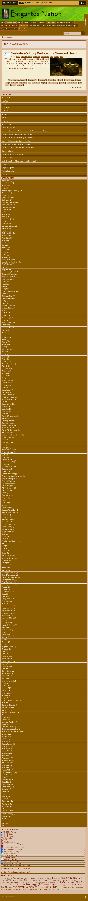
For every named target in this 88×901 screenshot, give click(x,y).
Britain (4, 332)
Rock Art (5, 669)
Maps (4, 445)
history (8, 885)
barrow (48, 878)
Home (4, 37)
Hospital (5, 548)
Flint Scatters (6, 392)
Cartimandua (33, 880)
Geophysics (6, 469)
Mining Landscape (8, 580)
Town (4, 286)
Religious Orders (7, 727)
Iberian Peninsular (8, 171)
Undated (5, 252)
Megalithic (5, 666)
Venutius (10, 889)
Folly (3, 543)
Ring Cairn (5, 603)
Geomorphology (7, 452)
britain (6, 880)
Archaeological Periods (65, 22)
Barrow (4, 587)
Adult (4, 402)
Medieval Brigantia (8, 226)
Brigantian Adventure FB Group (14, 848)
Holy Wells (22, 83)
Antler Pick (6, 371)
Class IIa (5, 503)
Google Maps (8, 836)
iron (22, 885)
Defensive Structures (9, 291)
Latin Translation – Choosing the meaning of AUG (19, 161)
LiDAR (4, 471)
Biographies (6, 698)
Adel (9, 80)
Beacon (4, 536)
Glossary (5, 464)
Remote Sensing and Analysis (12, 476)
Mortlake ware (7, 427)
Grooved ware (7, 423)
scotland (64, 887)
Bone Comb (6, 380)
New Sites (22, 29)
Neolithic (5, 231)
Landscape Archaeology (10, 573)
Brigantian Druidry (8, 274)
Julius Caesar (6, 656)
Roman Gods (6, 753)
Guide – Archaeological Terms (12, 154)
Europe (4, 330)
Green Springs (69, 80)
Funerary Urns (7, 421)
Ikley (29, 83)
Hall (3, 546)
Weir (3, 823)
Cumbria (5, 882)
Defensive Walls (7, 298)
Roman (43, 104)
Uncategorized (7, 814)
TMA (5, 840)
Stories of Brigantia (8, 705)
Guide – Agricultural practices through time (43, 141)
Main (2, 22)
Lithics (4, 493)
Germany (5, 337)
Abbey (4, 715)
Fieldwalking (6, 490)
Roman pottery (7, 760)
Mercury (5, 755)
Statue (4, 440)
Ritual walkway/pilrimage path (12, 731)
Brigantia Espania (8, 168)
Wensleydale (34, 889)
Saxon (43, 117)
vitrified (17, 889)
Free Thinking (7, 264)
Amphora (5, 361)
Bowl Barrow (6, 592)
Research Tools (7, 481)
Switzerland (6, 349)
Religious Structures (8, 713)
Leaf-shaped (6, 375)
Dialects (4, 315)
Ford (3, 821)
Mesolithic (5, 228)
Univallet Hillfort (7, 524)
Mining (4, 563)
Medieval (43, 121)
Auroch (4, 366)
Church (4, 717)
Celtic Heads (51, 22)
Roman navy (6, 758)
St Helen (62, 83)
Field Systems (6, 183)
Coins (4, 798)
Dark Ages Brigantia (9, 202)
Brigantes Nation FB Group (12, 863)
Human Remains (7, 399)
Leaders (4, 640)
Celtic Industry (7, 780)
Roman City (6, 751)
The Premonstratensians (10, 729)
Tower (4, 553)
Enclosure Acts (7, 328)
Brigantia (23, 80)
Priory (4, 724)
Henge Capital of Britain (8, 29)
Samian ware (6, 432)
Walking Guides (7, 707)
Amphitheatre (6, 531)
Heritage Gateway (9, 854)
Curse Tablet (6, 390)
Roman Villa (6, 770)
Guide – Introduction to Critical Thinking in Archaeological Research (43, 131)
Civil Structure (7, 279)
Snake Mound (6, 635)
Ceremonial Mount (8, 618)
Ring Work (5, 310)
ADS (5, 846)
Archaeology (6, 257)
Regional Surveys (8, 479)
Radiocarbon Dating (9, 474)
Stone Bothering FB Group (12, 850)
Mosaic (4, 414)
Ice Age (4, 214)
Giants (4, 685)
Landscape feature (8, 585)
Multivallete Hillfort (8, 512)
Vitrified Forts (25, 889)
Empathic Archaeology (9, 262)
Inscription (5, 806)
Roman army (6, 746)
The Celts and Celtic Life (9, 26)
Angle (4, 188)
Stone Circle (6, 673)
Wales (4, 351)
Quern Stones (6, 437)
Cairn (4, 594)
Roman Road (6, 765)
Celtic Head (36, 56)
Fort (3, 301)
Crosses (4, 720)
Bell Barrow (6, 589)
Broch (4, 539)
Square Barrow (7, 608)
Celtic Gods (6, 775)
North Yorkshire (30, 886)
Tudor (4, 250)
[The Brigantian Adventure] (85, 896)
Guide (4, 457)
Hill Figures (24, 26)
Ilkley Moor (36, 83)
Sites (19, 22)
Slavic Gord (6, 522)
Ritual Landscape (8, 582)
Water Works (6, 816)
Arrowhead (6, 373)
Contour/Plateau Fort (9, 510)
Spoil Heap (6, 565)
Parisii (4, 791)
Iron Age (56, 56)
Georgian (5, 209)
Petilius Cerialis (7, 658)
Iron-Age (5, 570)
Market (4, 664)
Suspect (4, 247)
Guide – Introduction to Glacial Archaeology (17, 144)
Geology (5, 448)
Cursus (4, 620)
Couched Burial (7, 404)
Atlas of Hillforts (9, 857)
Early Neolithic (7, 233)
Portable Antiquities (10, 859)
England (25, 882)
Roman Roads (6, 767)
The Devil (5, 688)
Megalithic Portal (9, 842)
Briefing (4, 739)
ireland (15, 885)
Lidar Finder (7, 838)
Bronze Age (43, 97)
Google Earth (8, 834)
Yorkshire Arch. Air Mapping (13, 844)
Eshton (60, 80)
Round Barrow (7, 606)
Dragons (5, 683)
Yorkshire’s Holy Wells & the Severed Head (44, 53)
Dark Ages (43, 107)
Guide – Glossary (8, 158)
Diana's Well (43, 80)
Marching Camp (7, 305)
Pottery (4, 418)
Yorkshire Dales (60, 889)
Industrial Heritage (8, 558)
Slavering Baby (53, 83)
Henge (4, 498)
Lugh (4, 777)
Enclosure (5, 325)
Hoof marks (6, 368)
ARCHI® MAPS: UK (11, 855)
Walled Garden (7, 555)
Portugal (5, 342)
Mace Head (6, 409)
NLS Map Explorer (10, 832)
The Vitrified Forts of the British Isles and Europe (59, 26)
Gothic (4, 212)
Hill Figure (5, 623)
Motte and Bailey (8, 308)
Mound (4, 627)
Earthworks (6, 318)
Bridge (4, 818)
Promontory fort (7, 519)
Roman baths (6, 748)
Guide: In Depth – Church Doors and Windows (18, 147)
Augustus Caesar (7, 647)
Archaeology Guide (30, 22)
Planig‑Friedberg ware (9, 430)
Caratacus (5, 651)
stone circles (6, 676)
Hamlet (4, 284)
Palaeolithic (6, 238)
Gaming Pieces (7, 395)
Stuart (4, 245)
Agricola (5, 642)
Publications (6, 696)
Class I (4, 500)
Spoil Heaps (6, 801)
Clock (4, 388)
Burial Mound (6, 615)
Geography (5, 442)
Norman (4, 236)
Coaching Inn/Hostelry (9, 541)
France (4, 335)
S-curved (5, 411)
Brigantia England (26, 56)
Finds (3, 357)
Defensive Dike (7, 296)
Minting (4, 796)
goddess (53, 882)
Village (4, 289)
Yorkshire (20, 85)
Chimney (5, 560)
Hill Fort (5, 505)
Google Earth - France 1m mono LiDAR (17, 865)
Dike (3, 320)
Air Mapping (6, 485)
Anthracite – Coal (8, 450)
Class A (4, 312)
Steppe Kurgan (7, 611)
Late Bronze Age (8, 197)
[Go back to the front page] (44, 14)
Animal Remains (7, 364)
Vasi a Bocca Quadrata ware (11, 435)
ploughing (5, 185)
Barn (3, 534)
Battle (4, 267)
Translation (5, 804)
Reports (42, 22)
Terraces (5, 637)
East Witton (52, 80)
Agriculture (5, 181)
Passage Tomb (7, 630)
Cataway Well (32, 80)
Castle (4, 294)
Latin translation (7, 811)
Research (5, 741)
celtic (47, 880)
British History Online (10, 861)
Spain (4, 347)
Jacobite (4, 221)
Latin (3, 808)
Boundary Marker (8, 613)
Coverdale (76, 880)
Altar (3, 359)
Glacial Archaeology (9, 575)
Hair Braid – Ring (8, 397)
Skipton (43, 83)
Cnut (3, 654)
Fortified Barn (6, 303)
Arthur (4, 644)
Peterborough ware (8, 425)
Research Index (34, 26)
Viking (43, 114)
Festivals (5, 354)
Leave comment (76, 87)
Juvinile (4, 406)
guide (61, 882)
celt (40, 880)
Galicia (43, 174)
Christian (56, 880)
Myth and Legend (8, 681)
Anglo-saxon (6, 193)
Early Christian (43, 111)
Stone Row (5, 678)
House (4, 551)
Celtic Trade (6, 784)
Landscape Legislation (9, 577)
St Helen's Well (72, 83)
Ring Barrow (6, 601)
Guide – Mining (43, 151)
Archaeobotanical (8, 259)
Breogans (5, 649)
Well (62, 56)
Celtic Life (5, 782)
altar (9, 878)
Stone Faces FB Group (11, 852)
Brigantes (15, 80)
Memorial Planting (8, 722)
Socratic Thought (8, 462)
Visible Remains (7, 483)
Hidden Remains (7, 467)
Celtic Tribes (45, 56)
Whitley (13, 85)
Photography (6, 495)
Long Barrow (6, 599)
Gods (51, 56)
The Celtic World (7, 773)
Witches (4, 690)
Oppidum (5, 515)
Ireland (4, 340)
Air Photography (7, 488)
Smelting (5, 567)
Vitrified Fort (43, 124)
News (4, 702)
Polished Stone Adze (9, 416)
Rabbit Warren (7, 710)
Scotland (5, 344)
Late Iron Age (6, 219)
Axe (3, 378)
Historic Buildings (8, 529)
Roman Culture (7, 744)
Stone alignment (7, 671)
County (4, 282)
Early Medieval (7, 207)
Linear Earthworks (8, 625)
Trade (4, 794)
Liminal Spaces (7, 661)
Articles (18, 56)
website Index (11, 22)
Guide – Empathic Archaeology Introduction (43, 134)
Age (3, 878)
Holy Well (14, 83)
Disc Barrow (6, 596)
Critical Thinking (7, 460)
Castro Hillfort (7, 508)
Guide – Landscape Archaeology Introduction (43, 137)
